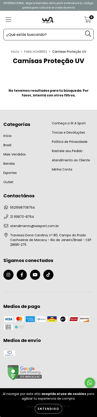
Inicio (15, 51)
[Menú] (8, 20)
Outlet (8, 182)
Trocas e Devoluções (68, 132)
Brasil (7, 145)
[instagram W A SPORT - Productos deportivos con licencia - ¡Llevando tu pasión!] (8, 275)
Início (7, 136)
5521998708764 (22, 207)
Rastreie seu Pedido (67, 151)
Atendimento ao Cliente (71, 160)
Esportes (10, 173)
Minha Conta (62, 169)
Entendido (48, 409)
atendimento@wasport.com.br (34, 226)
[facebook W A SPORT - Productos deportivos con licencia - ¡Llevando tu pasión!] (22, 275)
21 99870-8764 (22, 216)
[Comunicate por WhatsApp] (90, 383)
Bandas (9, 163)
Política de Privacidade (70, 141)
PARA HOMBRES (35, 51)
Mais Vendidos (14, 154)
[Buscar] (88, 33)
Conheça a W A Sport (69, 123)
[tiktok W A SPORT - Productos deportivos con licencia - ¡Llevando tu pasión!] (48, 275)
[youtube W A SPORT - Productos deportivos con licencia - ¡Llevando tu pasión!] (35, 275)
